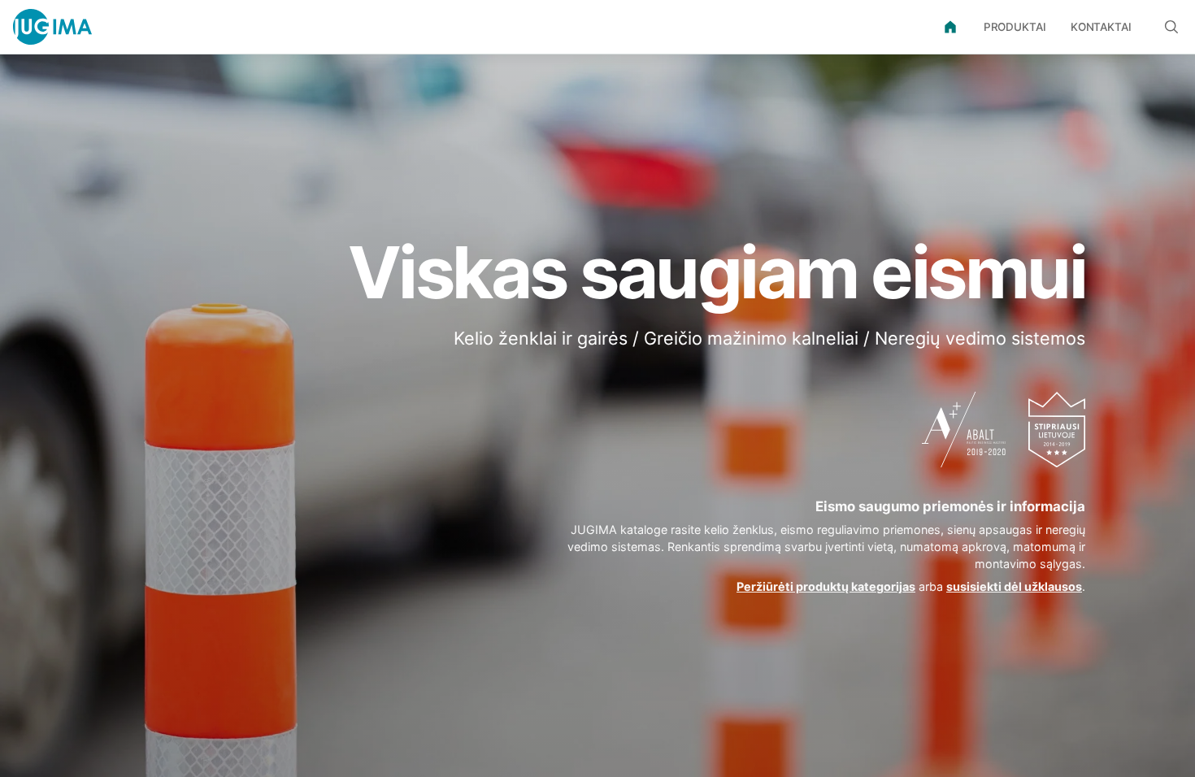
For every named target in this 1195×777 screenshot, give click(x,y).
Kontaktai (1101, 26)
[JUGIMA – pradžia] (52, 27)
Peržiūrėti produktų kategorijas (826, 586)
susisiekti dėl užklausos (1014, 586)
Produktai (1015, 26)
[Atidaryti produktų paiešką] (1171, 26)
